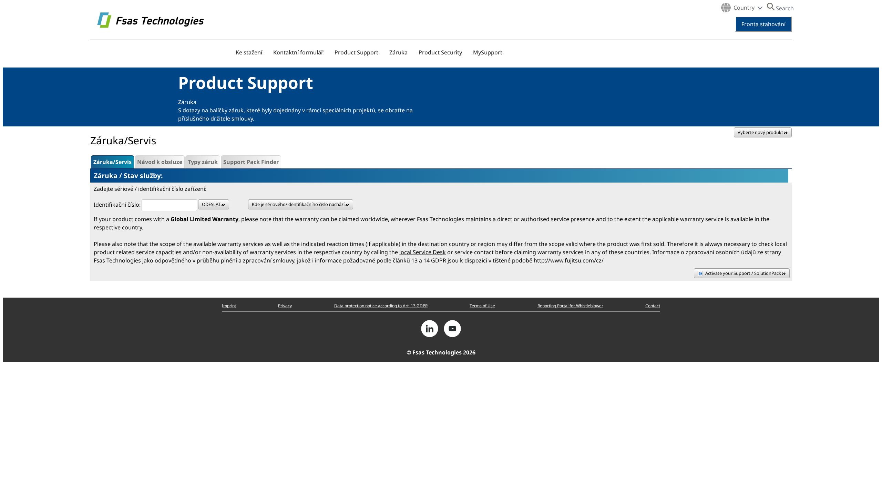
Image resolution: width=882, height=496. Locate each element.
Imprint (229, 306)
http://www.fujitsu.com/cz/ (569, 260)
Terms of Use (482, 306)
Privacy (285, 306)
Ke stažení (249, 52)
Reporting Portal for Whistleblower (570, 306)
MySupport (487, 52)
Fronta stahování (763, 24)
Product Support (356, 52)
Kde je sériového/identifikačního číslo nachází (299, 204)
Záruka (398, 52)
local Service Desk (422, 252)
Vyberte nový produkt (761, 132)
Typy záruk (203, 162)
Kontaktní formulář (298, 52)
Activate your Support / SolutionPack (743, 273)
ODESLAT (212, 204)
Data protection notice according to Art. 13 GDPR (381, 306)
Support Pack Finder (251, 162)
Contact (652, 306)
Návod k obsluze (159, 162)
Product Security (440, 52)
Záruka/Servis (112, 162)
